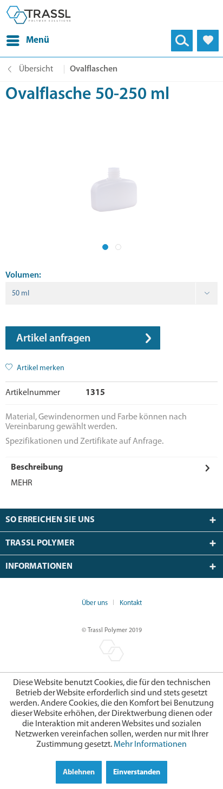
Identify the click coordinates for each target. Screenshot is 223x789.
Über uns (95, 603)
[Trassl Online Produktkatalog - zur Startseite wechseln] (38, 14)
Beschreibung (37, 467)
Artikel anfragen (53, 338)
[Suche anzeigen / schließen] (182, 40)
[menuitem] (28, 40)
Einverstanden (136, 772)
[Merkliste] (208, 40)
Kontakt (131, 603)
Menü (37, 40)
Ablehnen (79, 772)
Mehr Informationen (150, 744)
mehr (21, 483)
